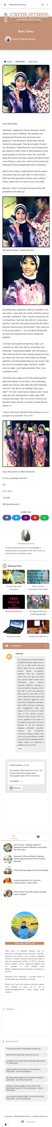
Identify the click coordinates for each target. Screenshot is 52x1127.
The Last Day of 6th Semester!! (13, 587)
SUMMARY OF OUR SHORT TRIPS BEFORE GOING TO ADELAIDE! (25, 1062)
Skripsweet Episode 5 (13, 611)
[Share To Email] (25, 517)
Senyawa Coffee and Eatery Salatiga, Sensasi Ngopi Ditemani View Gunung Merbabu (29, 858)
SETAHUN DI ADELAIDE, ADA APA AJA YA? (22, 1055)
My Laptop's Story (14, 636)
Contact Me (28, 1121)
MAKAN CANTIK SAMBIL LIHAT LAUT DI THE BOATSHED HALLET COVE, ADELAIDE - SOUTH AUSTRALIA (25, 1088)
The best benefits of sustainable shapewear (23, 1049)
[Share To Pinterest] (35, 517)
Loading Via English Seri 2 (38, 636)
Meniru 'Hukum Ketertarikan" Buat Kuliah (38, 587)
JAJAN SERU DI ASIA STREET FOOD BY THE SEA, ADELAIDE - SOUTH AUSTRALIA (25, 1097)
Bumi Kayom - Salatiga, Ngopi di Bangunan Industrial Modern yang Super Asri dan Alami (30, 847)
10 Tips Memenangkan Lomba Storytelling (31, 870)
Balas (20, 749)
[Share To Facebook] (7, 517)
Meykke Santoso (26, 543)
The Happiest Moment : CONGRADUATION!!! (38, 612)
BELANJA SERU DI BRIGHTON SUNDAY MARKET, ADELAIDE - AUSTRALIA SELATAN (25, 1079)
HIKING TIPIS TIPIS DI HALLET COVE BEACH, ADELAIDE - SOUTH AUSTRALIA (23, 1070)
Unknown (19, 654)
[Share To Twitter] (16, 517)
